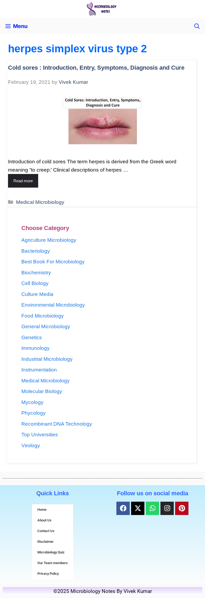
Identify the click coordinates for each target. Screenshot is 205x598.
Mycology (32, 402)
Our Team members (52, 563)
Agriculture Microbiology (48, 240)
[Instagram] (167, 508)
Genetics (31, 337)
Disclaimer (45, 542)
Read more (23, 181)
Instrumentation (39, 370)
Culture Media (37, 294)
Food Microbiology (42, 316)
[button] (197, 26)
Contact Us (45, 531)
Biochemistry (36, 272)
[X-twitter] (137, 508)
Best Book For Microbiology (53, 261)
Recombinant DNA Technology (56, 424)
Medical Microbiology (40, 202)
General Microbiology (45, 326)
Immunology (35, 348)
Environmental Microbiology (53, 305)
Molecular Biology (41, 391)
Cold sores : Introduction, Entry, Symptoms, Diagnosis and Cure (96, 67)
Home (41, 510)
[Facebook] (123, 508)
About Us (44, 520)
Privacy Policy (48, 574)
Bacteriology (35, 251)
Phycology (33, 413)
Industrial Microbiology (47, 359)
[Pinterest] (181, 508)
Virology (30, 445)
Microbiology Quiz (51, 552)
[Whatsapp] (152, 508)
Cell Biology (35, 283)
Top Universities (39, 434)
